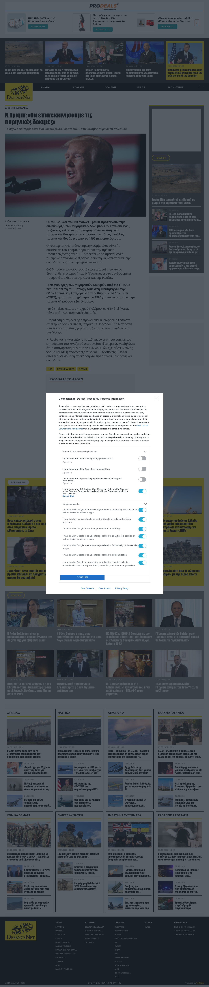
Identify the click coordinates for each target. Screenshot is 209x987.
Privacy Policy (122, 588)
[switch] (142, 458)
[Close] (157, 399)
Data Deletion (87, 588)
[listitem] (104, 451)
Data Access (104, 588)
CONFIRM (82, 577)
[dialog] (104, 493)
